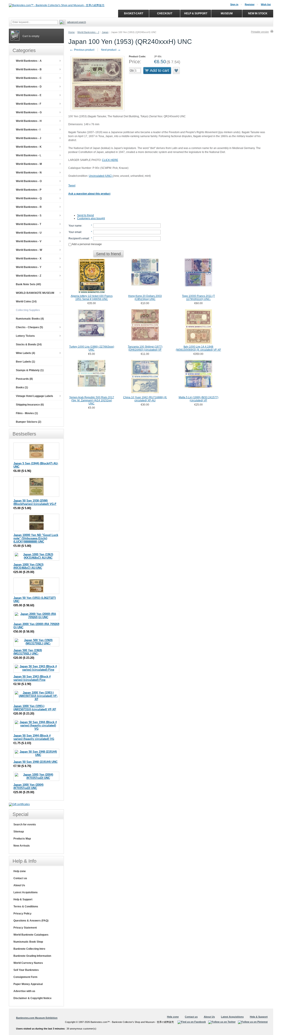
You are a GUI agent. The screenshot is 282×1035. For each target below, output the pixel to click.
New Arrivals (21, 845)
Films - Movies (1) (27, 413)
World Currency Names (28, 962)
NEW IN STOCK (257, 13)
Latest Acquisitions (25, 892)
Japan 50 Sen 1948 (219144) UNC (35, 761)
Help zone (19, 871)
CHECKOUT (164, 13)
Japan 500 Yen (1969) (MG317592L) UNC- (27, 652)
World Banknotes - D (29, 86)
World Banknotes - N (29, 172)
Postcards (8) (24, 378)
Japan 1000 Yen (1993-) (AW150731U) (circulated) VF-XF (34, 707)
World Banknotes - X (28, 258)
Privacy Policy (22, 913)
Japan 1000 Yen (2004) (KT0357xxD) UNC (28, 786)
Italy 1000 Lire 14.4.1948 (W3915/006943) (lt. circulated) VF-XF (198, 348)
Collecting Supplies (28, 310)
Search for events (24, 824)
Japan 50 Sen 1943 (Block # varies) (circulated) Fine (32, 678)
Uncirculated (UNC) (101, 175)
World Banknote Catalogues (30, 934)
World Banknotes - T (28, 224)
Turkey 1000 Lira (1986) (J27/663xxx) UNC (91, 348)
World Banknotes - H (29, 121)
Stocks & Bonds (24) (29, 344)
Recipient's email (79, 238)
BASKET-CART (133, 13)
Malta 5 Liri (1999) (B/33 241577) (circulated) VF (198, 399)
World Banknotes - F (28, 103)
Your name (75, 225)
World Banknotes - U (29, 232)
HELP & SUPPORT (195, 13)
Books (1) (22, 387)
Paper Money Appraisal (28, 984)
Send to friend (85, 215)
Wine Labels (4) (25, 353)
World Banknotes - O (29, 181)
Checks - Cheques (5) (29, 327)
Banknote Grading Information (32, 955)
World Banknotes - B (29, 69)
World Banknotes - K (29, 146)
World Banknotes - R (29, 206)
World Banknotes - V (28, 241)
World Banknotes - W (29, 249)
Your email (75, 232)
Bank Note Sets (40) (28, 284)
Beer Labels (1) (25, 361)
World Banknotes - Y (28, 267)
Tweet (71, 185)
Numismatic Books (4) (30, 318)
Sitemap (18, 831)
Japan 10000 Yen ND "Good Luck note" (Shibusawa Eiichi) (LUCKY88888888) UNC (35, 538)
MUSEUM (227, 13)
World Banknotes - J (88, 32)
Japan (105, 32)
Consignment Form (25, 977)
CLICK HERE (110, 160)
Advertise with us (24, 991)
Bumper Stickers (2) (28, 421)
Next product (111, 49)
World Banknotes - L (28, 155)
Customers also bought (91, 218)
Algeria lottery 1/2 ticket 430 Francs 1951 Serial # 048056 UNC (92, 297)
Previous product (81, 49)
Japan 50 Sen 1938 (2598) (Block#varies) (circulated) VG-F (34, 502)
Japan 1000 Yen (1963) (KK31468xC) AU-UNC (28, 566)
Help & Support (22, 899)
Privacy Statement (25, 927)
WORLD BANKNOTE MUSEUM (35, 292)
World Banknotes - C (29, 78)
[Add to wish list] (176, 70)
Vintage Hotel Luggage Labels (34, 396)
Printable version (260, 31)
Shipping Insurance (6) (30, 404)
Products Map (22, 838)
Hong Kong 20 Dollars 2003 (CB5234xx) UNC (145, 297)
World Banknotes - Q (29, 198)
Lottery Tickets (25, 335)
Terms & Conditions (25, 906)
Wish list (266, 4)
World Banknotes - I (28, 129)
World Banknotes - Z (28, 275)
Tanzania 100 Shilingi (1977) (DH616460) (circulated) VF (145, 348)
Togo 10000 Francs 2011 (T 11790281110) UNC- (198, 297)
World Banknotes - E (28, 95)
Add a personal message (86, 244)
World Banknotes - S (28, 215)
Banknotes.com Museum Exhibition (37, 1017)
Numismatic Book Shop (28, 941)
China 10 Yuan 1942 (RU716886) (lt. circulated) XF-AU (145, 399)
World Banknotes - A (29, 60)
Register (249, 4)
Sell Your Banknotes (26, 970)
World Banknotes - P (28, 189)
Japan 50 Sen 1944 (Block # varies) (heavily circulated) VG (33, 737)
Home (71, 32)
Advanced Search (76, 22)
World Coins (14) (26, 301)
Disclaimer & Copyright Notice (32, 998)
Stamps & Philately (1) (30, 370)
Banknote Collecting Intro (29, 948)
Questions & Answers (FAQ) (30, 920)
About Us (19, 885)
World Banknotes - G (29, 112)
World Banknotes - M (29, 164)
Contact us (20, 878)
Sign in (234, 4)
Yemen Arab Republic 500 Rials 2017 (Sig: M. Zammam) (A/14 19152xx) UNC (91, 400)
